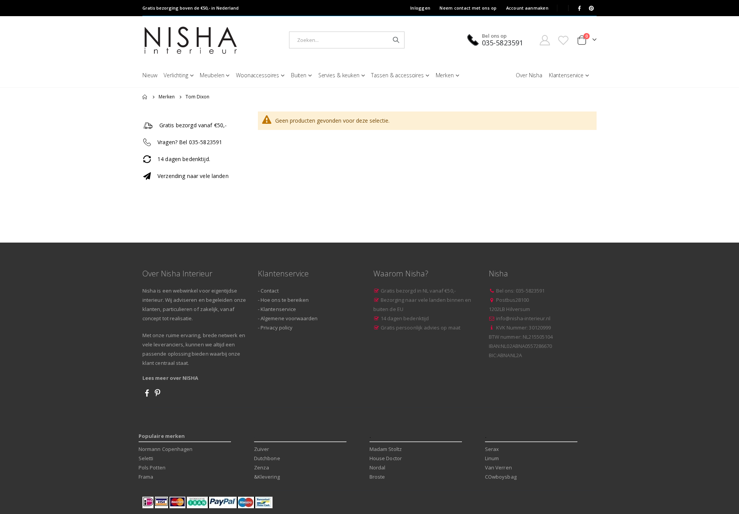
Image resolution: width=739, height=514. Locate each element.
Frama (146, 476)
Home (145, 96)
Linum (492, 458)
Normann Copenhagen (165, 449)
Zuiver (261, 449)
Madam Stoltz (386, 449)
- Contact (268, 290)
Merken (167, 97)
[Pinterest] (591, 8)
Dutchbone (267, 458)
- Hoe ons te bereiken (283, 299)
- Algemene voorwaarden (288, 318)
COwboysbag (501, 476)
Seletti (146, 458)
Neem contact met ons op (468, 8)
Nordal (377, 467)
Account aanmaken (527, 8)
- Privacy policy (275, 327)
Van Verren (498, 467)
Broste (377, 476)
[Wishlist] (563, 40)
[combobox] (346, 40)
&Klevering (267, 476)
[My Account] (545, 40)
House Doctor (386, 458)
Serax (492, 449)
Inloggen (420, 8)
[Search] (396, 40)
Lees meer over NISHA (170, 377)
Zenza (261, 467)
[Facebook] (579, 8)
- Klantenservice (277, 309)
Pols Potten (152, 467)
